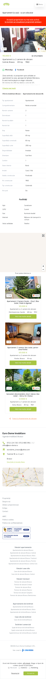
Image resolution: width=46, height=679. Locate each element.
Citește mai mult (9, 88)
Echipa (4, 508)
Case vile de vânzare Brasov (23, 571)
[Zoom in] (43, 266)
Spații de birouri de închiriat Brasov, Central (23, 633)
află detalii (26, 663)
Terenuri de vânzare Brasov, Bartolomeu (23, 595)
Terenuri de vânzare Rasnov (23, 590)
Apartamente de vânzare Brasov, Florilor (23, 561)
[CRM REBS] (27, 650)
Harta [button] (42, 49)
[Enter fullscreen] (43, 235)
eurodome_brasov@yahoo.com (18, 450)
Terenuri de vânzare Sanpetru (23, 593)
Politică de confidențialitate (12, 523)
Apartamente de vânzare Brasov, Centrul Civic (23, 564)
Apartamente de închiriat (23, 604)
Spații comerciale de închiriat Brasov (23, 630)
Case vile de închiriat (23, 617)
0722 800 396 (24, 443)
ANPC (4, 516)
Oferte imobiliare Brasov (11, 94)
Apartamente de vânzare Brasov (23, 550)
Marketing (34, 668)
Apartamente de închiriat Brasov (23, 607)
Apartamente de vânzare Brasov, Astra (23, 556)
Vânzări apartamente (23, 547)
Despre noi (6, 502)
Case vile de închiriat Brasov (23, 620)
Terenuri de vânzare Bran (23, 587)
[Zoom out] (43, 269)
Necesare (13, 668)
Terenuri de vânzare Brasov (23, 582)
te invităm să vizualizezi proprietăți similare (23, 22)
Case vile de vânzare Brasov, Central (23, 574)
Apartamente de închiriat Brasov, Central (23, 612)
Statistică (24, 668)
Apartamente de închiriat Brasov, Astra (23, 609)
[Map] (23, 252)
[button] (2, 39)
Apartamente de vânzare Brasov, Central (23, 553)
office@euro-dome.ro (10, 445)
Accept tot (30, 673)
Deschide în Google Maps (16, 462)
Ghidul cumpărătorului (10, 505)
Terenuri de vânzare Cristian (23, 585)
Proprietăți (6, 498)
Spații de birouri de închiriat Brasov (23, 628)
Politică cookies (8, 520)
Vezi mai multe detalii (23, 316)
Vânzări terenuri (23, 579)
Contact (5, 511)
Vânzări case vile (23, 568)
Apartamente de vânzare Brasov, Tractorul (23, 558)
